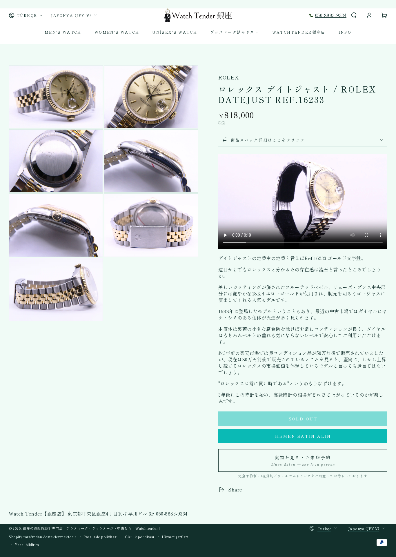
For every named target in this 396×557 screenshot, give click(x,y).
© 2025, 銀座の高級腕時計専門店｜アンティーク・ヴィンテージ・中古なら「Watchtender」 (85, 528)
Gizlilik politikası (140, 536)
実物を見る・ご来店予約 (302, 460)
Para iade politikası (100, 536)
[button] (354, 15)
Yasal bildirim (27, 544)
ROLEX (228, 77)
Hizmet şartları (175, 536)
